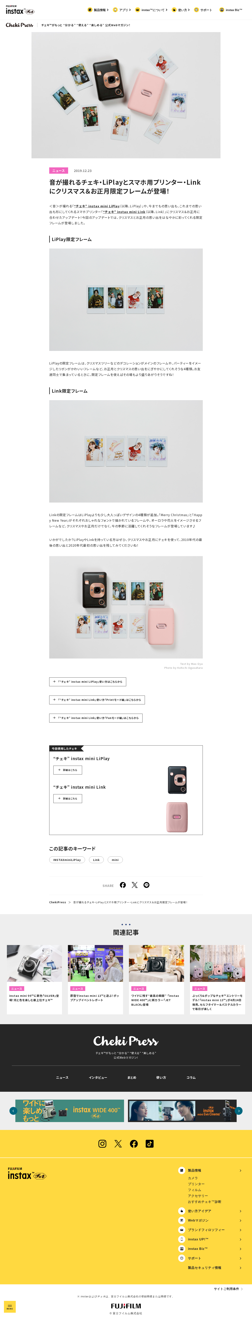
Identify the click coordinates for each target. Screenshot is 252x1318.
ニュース (58, 170)
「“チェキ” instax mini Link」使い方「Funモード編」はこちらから (98, 718)
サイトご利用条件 (226, 1288)
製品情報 (100, 10)
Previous (13, 1111)
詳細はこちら (70, 770)
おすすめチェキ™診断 (204, 1201)
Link (96, 860)
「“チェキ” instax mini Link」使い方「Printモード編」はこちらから (99, 700)
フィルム (194, 1190)
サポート (206, 10)
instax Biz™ (234, 10)
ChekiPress (57, 902)
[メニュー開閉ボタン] (10, 1307)
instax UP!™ (198, 1239)
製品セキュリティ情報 (204, 1267)
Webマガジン (198, 1220)
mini (115, 860)
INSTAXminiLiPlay (67, 860)
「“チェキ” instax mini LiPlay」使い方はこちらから (90, 682)
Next (239, 1111)
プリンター (196, 1184)
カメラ (193, 1178)
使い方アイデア (199, 1211)
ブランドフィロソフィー (206, 1230)
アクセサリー (198, 1195)
